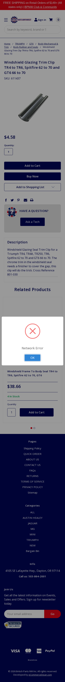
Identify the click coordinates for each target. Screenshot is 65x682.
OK (32, 358)
